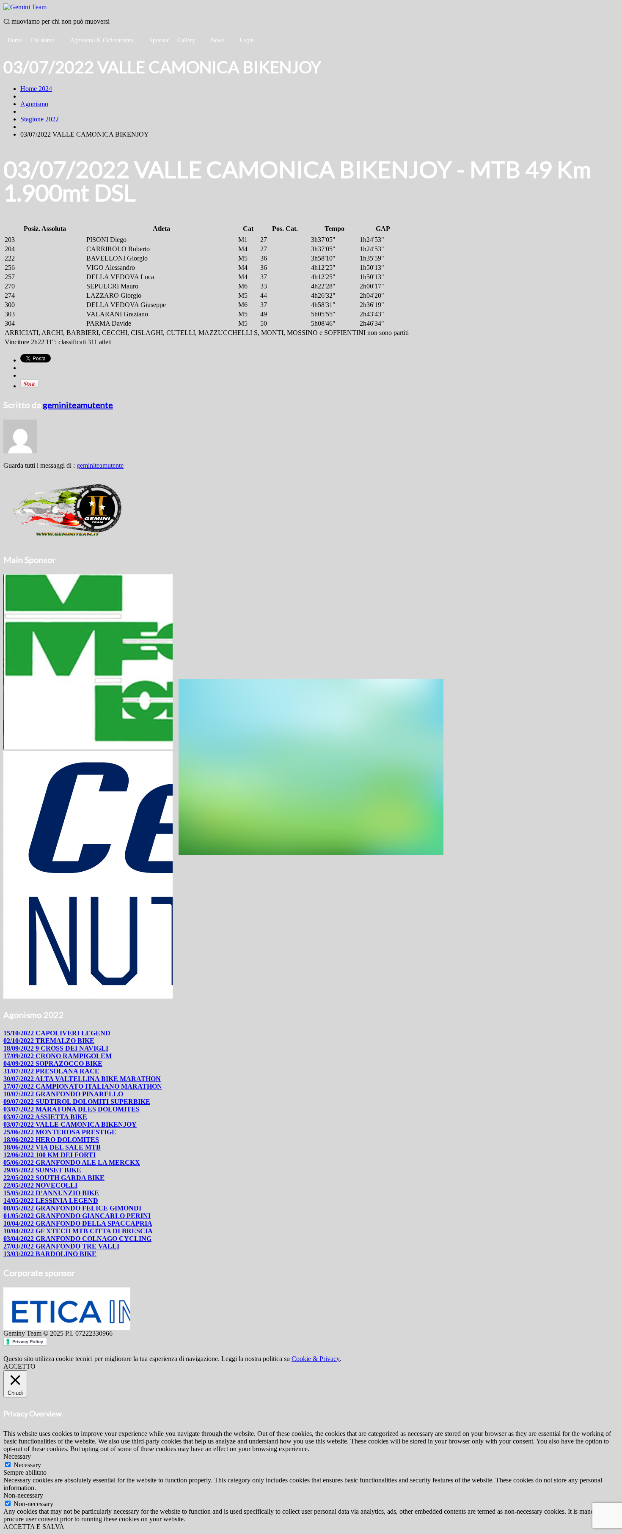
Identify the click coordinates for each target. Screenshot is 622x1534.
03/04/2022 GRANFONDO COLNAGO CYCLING (77, 1238)
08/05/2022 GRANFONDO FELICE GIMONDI (72, 1208)
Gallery (186, 40)
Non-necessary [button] (23, 1495)
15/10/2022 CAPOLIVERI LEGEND (56, 1033)
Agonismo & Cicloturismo (102, 40)
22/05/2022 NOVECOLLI (40, 1185)
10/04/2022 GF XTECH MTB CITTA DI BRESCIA (78, 1231)
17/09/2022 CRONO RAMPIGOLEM (57, 1055)
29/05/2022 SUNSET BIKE (42, 1170)
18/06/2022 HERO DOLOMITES (51, 1139)
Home (15, 40)
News (217, 40)
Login (246, 40)
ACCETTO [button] (19, 1366)
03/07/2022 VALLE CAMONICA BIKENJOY (70, 1124)
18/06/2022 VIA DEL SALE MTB (52, 1147)
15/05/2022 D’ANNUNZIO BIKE (51, 1192)
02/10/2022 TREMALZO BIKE (48, 1040)
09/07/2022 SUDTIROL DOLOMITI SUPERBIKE (76, 1101)
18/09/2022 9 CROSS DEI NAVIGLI (55, 1048)
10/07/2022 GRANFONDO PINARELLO (63, 1094)
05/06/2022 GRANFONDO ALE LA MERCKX (71, 1162)
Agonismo (34, 103)
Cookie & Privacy (316, 1358)
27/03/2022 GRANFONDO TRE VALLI (61, 1246)
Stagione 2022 (39, 119)
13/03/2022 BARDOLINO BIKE (49, 1253)
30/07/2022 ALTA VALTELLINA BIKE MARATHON (82, 1078)
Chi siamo (42, 40)
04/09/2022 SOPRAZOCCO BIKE (52, 1063)
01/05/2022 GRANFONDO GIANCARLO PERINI (77, 1215)
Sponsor (159, 40)
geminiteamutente (78, 405)
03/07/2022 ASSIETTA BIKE (45, 1116)
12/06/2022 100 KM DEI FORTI (49, 1154)
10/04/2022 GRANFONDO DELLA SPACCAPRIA (77, 1223)
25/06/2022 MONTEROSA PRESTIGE (59, 1132)
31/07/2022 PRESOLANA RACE (51, 1071)
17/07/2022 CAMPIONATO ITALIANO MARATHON (82, 1086)
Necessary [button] (17, 1456)
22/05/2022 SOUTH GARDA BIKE (54, 1177)
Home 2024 (36, 88)
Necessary (27, 1464)
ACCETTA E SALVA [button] (33, 1526)
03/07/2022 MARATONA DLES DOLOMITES (71, 1109)
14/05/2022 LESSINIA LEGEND (50, 1200)
